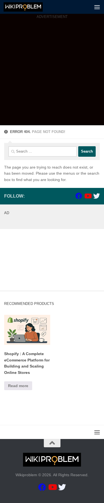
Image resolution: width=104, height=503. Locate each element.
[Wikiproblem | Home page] (30, 7)
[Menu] (97, 7)
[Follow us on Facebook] (78, 196)
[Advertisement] (52, 73)
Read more (18, 386)
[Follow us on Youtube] (87, 196)
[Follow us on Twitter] (96, 196)
